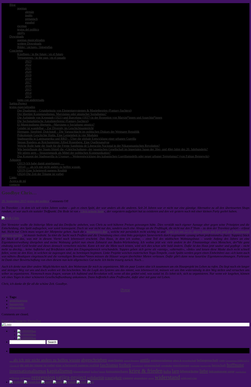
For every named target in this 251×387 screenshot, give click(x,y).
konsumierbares (117, 371)
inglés (28, 15)
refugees (25, 378)
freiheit (125, 365)
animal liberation (131, 361)
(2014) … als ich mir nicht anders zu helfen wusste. (49, 167)
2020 (28, 71)
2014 (28, 93)
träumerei (128, 378)
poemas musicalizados (31, 40)
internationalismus (27, 370)
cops (222, 360)
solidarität (95, 377)
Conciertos (16, 50)
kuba (167, 371)
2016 (28, 86)
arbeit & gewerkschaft (184, 360)
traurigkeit (113, 377)
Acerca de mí (17, 181)
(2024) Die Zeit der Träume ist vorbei (40, 174)
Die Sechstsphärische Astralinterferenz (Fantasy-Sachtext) (53, 121)
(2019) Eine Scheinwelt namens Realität (42, 170)
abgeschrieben (94, 359)
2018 (28, 78)
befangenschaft (207, 360)
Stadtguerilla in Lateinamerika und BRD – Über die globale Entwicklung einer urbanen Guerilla (76, 138)
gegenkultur (166, 365)
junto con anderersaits (30, 100)
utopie (151, 378)
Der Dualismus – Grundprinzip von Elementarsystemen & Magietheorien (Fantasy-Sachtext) (74, 110)
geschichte (195, 366)
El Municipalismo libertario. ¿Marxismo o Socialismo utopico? (56, 124)
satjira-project (71, 377)
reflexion (14, 378)
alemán (29, 12)
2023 (28, 61)
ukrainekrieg (140, 378)
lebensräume (17, 307)
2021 (28, 68)
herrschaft (219, 365)
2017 (28, 82)
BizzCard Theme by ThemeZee (21, 321)
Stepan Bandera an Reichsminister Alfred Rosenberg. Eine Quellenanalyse (63, 142)
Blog (12, 4)
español (30, 22)
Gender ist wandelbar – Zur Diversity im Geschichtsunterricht (55, 128)
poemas (22, 8)
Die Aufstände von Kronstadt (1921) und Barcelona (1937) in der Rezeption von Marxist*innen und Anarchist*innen (89, 117)
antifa (145, 359)
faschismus (109, 365)
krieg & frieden (146, 371)
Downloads (16, 36)
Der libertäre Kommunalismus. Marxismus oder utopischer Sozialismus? (61, 114)
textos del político (28, 29)
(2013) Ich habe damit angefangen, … (40, 163)
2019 (28, 75)
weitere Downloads (29, 43)
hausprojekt (16, 304)
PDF (127, 290)
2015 (28, 89)
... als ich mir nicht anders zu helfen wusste (44, 360)
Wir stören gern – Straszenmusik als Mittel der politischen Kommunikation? (64, 152)
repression (43, 377)
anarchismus (115, 360)
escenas (22, 26)
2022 (28, 64)
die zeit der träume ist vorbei (37, 365)
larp (175, 370)
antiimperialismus (161, 360)
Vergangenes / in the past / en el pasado (41, 57)
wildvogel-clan (189, 378)
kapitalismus (60, 371)
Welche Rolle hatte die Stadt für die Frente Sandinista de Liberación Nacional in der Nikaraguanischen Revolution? (88, 145)
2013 (28, 96)
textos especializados (22, 107)
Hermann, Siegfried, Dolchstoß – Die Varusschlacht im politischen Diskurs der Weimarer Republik (78, 131)
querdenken (240, 372)
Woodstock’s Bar (96, 231)
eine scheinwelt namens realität (77, 365)
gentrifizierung (18, 300)
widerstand (167, 377)
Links (12, 177)
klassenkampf (81, 371)
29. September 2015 (14, 201)
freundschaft (137, 366)
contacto (14, 184)
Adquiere (15, 159)
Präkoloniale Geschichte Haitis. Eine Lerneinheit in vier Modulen (57, 135)
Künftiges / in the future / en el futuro (40, 54)
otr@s (21, 33)
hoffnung (235, 365)
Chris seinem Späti (92, 211)
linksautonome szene (222, 371)
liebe (203, 371)
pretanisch (31, 19)
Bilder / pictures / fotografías (34, 47)
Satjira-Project (18, 103)
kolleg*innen (98, 371)
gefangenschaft (152, 365)
